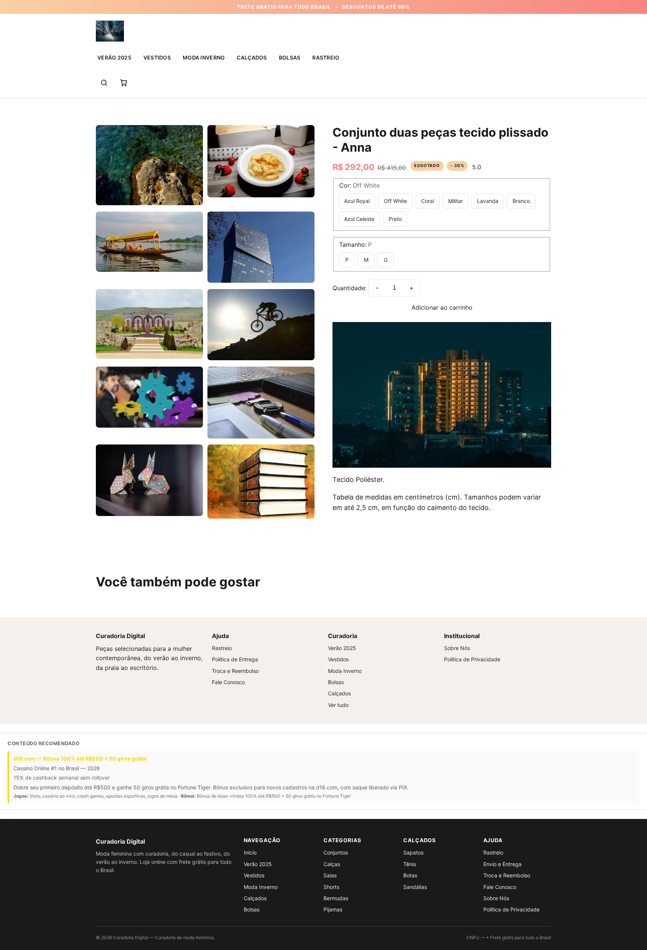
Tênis (409, 864)
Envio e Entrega (502, 864)
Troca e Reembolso (235, 671)
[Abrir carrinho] (123, 83)
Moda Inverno (204, 57)
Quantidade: (349, 288)
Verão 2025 (114, 57)
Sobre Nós (457, 648)
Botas (410, 875)
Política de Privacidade (472, 659)
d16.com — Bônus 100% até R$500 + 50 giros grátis (80, 758)
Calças (332, 864)
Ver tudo (338, 705)
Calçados (252, 57)
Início (250, 852)
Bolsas (290, 57)
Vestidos (157, 57)
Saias (330, 875)
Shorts (331, 887)
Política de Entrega (235, 659)
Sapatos (413, 852)
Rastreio (325, 57)
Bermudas (336, 898)
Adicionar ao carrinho (442, 307)
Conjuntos (336, 852)
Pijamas (333, 909)
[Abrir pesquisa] (104, 83)
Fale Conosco (228, 682)
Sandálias (415, 887)
